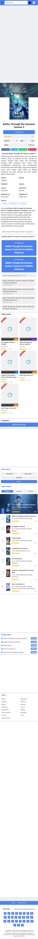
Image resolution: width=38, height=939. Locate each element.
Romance (23, 712)
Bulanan (19, 491)
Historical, (15, 577)
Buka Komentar (19, 425)
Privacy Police (22, 903)
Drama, (29, 529)
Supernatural (6, 718)
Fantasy (23, 203)
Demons (23, 702)
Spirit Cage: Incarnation (8, 408)
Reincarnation (6, 712)
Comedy (4, 702)
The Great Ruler (17, 559)
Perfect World (16, 538)
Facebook (6, 149)
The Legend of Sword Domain (8, 343)
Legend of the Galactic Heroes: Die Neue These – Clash (9, 376)
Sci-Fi (22, 715)
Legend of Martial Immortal (19, 642)
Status (28, 474)
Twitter (15, 149)
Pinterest (33, 149)
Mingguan (7, 491)
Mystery (23, 710)
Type (18, 477)
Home (13, 903)
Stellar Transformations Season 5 (19, 652)
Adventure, (24, 507)
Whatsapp (23, 149)
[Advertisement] (19, 24)
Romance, (15, 509)
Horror (23, 707)
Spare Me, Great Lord (26, 375)
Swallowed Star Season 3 (20, 548)
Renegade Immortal (18, 526)
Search (19, 481)
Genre (9, 474)
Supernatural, (30, 588)
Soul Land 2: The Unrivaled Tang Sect (24, 505)
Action (4, 203)
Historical (5, 707)
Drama (4, 704)
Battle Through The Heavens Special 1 (26, 343)
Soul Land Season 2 (18, 584)
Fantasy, (29, 507)
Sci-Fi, (29, 551)
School (4, 715)
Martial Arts (5, 710)
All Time (30, 491)
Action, (18, 507)
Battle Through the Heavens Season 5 (24, 516)
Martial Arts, (22, 588)
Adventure (13, 203)
